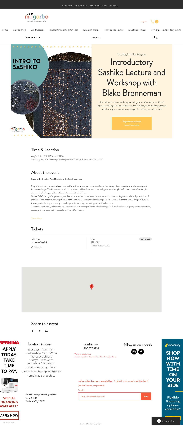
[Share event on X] (39, 331)
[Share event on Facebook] (32, 331)
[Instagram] (134, 351)
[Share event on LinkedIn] (46, 331)
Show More (36, 218)
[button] (155, 21)
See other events (132, 125)
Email (80, 390)
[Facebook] (141, 351)
